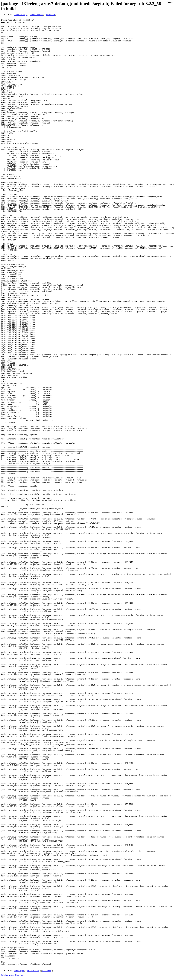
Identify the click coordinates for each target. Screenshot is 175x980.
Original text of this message (13, 975)
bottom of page (20, 14)
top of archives (36, 14)
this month (50, 14)
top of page (19, 970)
